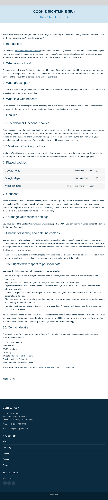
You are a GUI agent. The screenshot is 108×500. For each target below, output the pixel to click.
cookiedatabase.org (49, 367)
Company (7, 447)
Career (6, 453)
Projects (6, 465)
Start (5, 441)
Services (6, 459)
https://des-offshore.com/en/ (27, 50)
